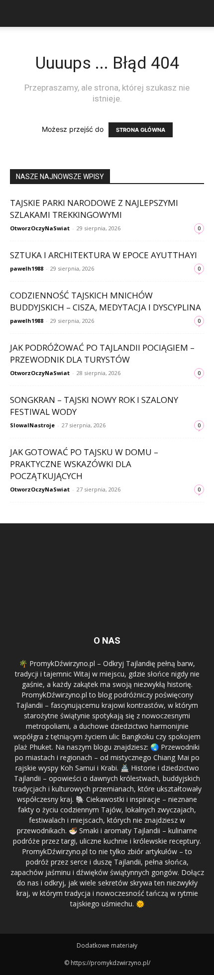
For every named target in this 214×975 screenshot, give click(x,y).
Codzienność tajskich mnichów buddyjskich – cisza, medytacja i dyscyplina (105, 301)
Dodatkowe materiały (107, 945)
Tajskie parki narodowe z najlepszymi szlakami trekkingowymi (94, 208)
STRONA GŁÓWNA (140, 129)
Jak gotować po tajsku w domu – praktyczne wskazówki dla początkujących (84, 464)
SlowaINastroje (32, 425)
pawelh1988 (26, 268)
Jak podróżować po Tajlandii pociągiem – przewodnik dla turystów (102, 353)
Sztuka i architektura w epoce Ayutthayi (103, 255)
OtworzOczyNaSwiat (40, 228)
